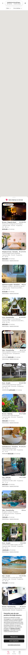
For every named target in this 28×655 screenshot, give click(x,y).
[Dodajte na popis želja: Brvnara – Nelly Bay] (24, 396)
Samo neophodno (14, 641)
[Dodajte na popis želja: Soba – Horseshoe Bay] (24, 332)
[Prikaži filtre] (25, 3)
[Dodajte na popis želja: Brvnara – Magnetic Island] (24, 204)
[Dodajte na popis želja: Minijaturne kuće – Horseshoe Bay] (24, 234)
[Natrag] (2, 3)
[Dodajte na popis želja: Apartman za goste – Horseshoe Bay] (24, 267)
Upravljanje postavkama (14, 645)
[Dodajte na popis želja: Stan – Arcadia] (24, 558)
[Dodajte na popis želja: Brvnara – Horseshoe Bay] (24, 589)
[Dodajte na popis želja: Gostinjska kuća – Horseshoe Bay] (24, 429)
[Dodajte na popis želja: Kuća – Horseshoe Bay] (24, 299)
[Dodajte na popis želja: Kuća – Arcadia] (24, 365)
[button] (4, 229)
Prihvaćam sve (14, 637)
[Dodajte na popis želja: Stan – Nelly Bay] (24, 459)
